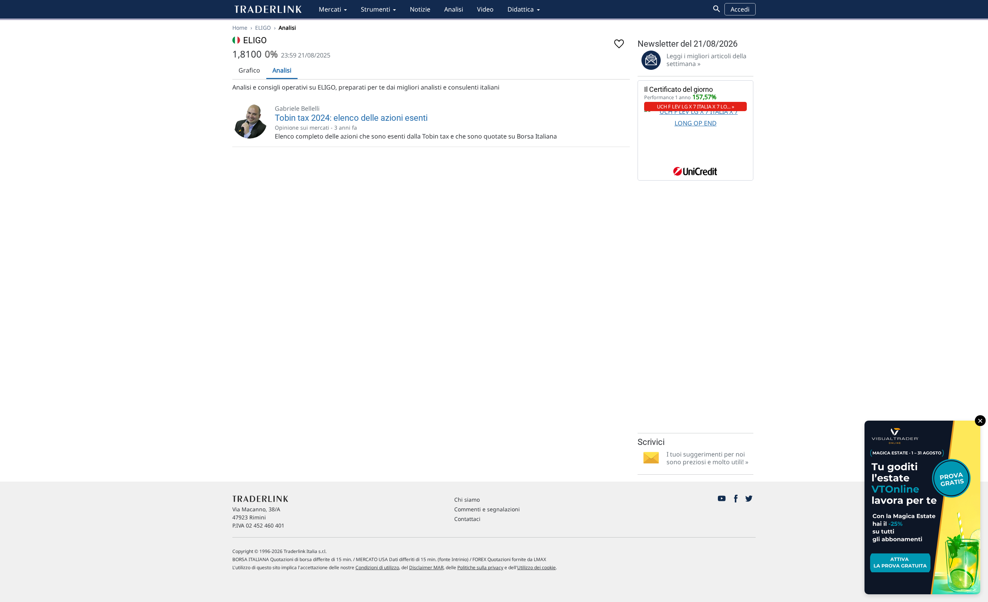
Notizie (420, 9)
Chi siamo (467, 499)
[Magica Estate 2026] (922, 507)
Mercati (330, 9)
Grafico (249, 70)
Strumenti (375, 9)
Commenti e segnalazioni (487, 509)
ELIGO (263, 27)
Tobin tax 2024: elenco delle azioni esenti (351, 118)
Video (485, 9)
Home (239, 27)
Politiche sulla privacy (480, 567)
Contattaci (467, 519)
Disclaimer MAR (426, 567)
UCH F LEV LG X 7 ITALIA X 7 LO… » (695, 106)
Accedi (740, 9)
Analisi (453, 9)
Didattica (521, 9)
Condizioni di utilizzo (377, 567)
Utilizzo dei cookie (536, 567)
